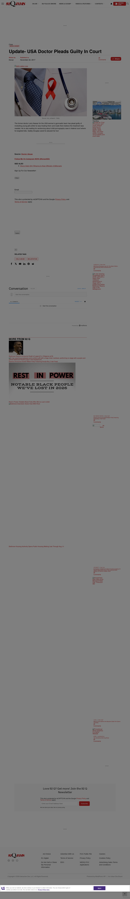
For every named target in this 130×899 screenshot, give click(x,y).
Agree (99, 888)
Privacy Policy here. (44, 890)
